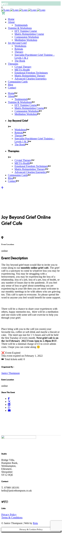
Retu (35, 523)
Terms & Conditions (11, 517)
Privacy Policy (9, 514)
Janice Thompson (10, 373)
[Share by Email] (9, 410)
